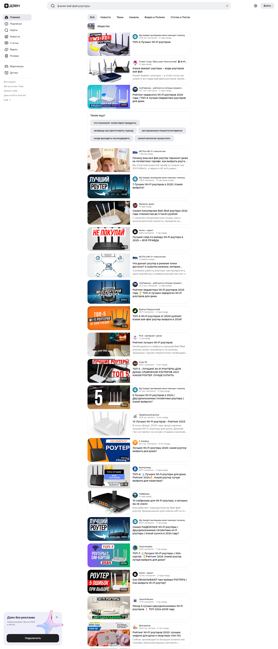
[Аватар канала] (135, 36)
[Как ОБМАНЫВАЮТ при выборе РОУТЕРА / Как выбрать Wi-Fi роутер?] (109, 582)
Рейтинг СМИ (10, 91)
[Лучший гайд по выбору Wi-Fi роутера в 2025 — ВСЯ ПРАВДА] (109, 239)
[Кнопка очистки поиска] (227, 6)
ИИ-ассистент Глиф (13, 86)
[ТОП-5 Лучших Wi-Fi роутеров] (109, 44)
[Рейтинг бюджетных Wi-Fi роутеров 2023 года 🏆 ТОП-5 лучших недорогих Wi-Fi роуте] (109, 292)
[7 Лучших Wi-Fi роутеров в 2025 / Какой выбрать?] (109, 186)
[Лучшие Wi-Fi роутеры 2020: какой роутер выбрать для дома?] (109, 450)
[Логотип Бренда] (6, 6)
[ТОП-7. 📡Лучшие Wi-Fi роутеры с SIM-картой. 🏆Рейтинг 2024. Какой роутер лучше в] (109, 555)
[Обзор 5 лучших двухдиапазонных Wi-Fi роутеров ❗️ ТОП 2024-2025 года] (109, 608)
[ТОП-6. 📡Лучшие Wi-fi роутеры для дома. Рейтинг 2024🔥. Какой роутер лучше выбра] (109, 476)
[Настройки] (255, 5)
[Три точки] (187, 36)
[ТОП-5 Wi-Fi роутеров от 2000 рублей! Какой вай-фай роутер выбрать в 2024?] (109, 318)
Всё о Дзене (10, 82)
